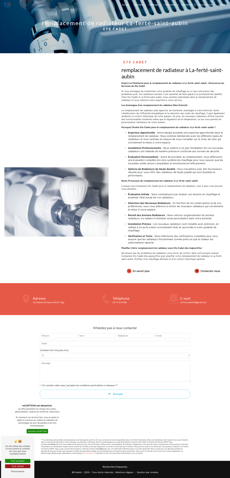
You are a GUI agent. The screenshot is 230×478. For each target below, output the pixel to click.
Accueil (125, 4)
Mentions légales (124, 472)
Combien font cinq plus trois (54, 350)
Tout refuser (18, 466)
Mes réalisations (205, 4)
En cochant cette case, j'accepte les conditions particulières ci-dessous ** (80, 385)
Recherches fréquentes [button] (115, 466)
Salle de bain (187, 4)
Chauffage (153, 4)
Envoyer (118, 394)
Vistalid (78, 472)
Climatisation (170, 4)
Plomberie (138, 4)
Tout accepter (18, 460)
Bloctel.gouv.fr (89, 453)
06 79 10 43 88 (120, 302)
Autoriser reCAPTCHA (37, 431)
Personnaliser (17, 471)
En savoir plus (141, 271)
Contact (221, 4)
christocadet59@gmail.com (193, 302)
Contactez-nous (210, 271)
